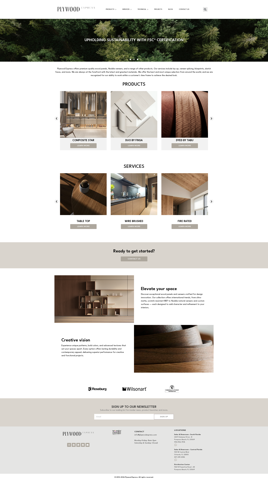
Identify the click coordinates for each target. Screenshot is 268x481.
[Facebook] (83, 445)
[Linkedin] (78, 445)
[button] (205, 9)
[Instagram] (69, 445)
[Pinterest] (74, 445)
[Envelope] (87, 445)
